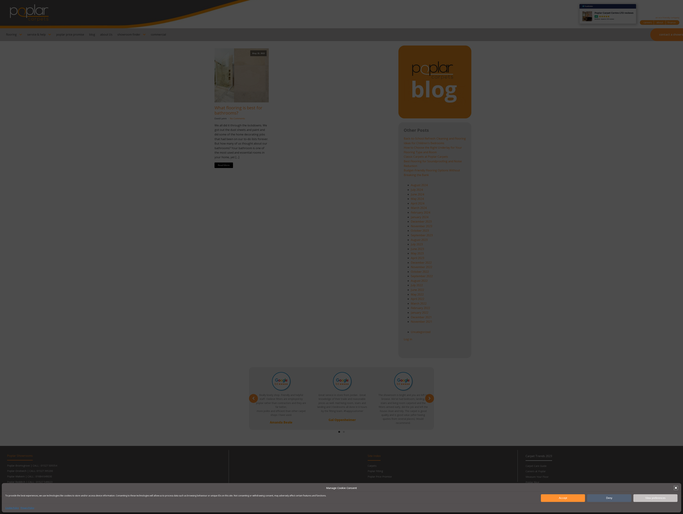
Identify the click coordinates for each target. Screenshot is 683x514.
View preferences (655, 497)
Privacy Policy (27, 507)
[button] (676, 488)
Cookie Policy (12, 507)
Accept (563, 497)
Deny (609, 497)
